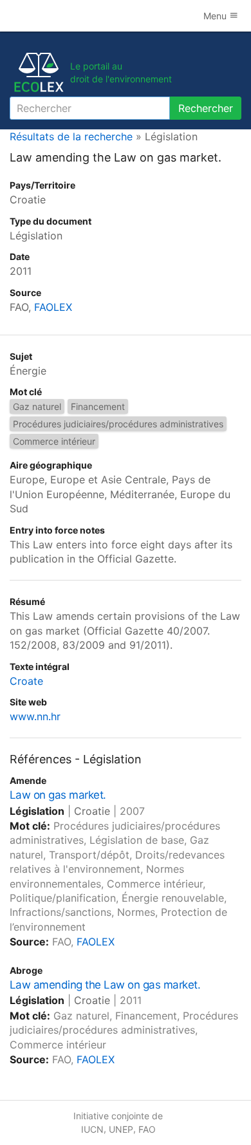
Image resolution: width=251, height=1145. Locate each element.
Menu (216, 15)
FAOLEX (53, 307)
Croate (26, 681)
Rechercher (205, 108)
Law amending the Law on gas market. (105, 984)
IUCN (92, 1129)
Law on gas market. (58, 794)
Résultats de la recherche (71, 136)
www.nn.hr (35, 716)
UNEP (121, 1129)
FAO (147, 1129)
